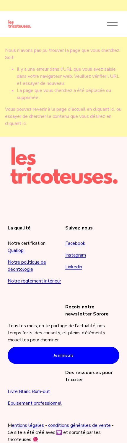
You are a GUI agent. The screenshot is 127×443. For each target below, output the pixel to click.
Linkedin (73, 267)
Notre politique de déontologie (27, 265)
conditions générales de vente (79, 425)
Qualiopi (16, 250)
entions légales (28, 425)
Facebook (75, 243)
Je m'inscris (64, 355)
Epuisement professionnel (35, 403)
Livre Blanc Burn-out (29, 391)
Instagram (75, 255)
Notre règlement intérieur (34, 281)
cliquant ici (103, 109)
